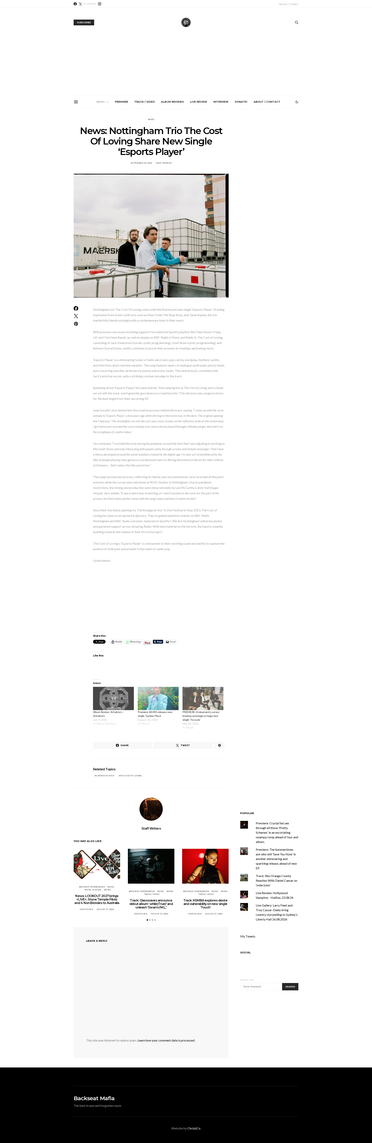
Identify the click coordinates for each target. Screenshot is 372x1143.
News (100, 101)
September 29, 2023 (141, 163)
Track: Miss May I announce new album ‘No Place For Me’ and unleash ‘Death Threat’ (275, 152)
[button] (296, 101)
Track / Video (144, 101)
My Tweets (247, 936)
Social (245, 952)
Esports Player (105, 775)
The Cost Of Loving (131, 775)
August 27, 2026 (105, 909)
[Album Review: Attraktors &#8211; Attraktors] (113, 698)
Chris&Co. (194, 1128)
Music (111, 887)
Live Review (198, 101)
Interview (220, 101)
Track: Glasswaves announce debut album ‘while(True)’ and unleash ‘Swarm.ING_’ (143, 152)
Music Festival (93, 889)
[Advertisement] (186, 66)
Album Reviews (172, 101)
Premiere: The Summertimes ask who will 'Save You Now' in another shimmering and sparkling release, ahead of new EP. (276, 859)
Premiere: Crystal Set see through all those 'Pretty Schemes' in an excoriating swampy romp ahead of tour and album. (277, 832)
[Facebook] (75, 3)
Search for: (247, 980)
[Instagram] (99, 3)
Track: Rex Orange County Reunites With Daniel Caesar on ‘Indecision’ (276, 880)
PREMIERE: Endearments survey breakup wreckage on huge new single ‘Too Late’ (201, 715)
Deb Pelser (86, 909)
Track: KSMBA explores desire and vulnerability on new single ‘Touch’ (187, 151)
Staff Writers (164, 163)
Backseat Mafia (94, 1098)
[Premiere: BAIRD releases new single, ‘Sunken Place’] (158, 698)
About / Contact (288, 4)
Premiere (121, 101)
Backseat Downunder (92, 887)
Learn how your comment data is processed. (166, 1040)
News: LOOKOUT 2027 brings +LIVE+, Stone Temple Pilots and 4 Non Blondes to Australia (100, 152)
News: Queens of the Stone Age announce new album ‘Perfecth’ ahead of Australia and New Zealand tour (231, 154)
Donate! (241, 101)
